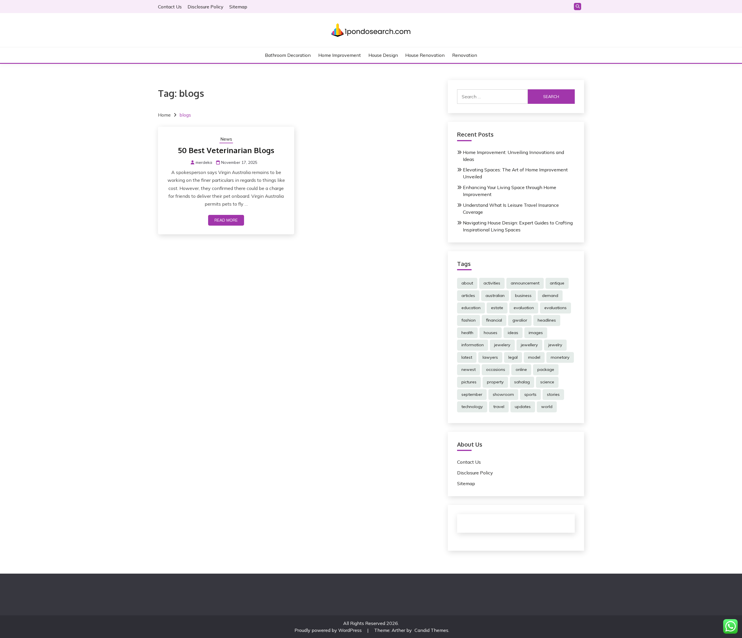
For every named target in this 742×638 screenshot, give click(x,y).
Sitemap (238, 7)
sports (530, 394)
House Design (383, 55)
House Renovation (425, 55)
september (471, 394)
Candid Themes (431, 630)
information (472, 344)
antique (557, 283)
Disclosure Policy (205, 7)
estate (497, 307)
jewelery (502, 344)
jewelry (555, 344)
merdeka (204, 162)
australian (495, 295)
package (545, 369)
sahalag (522, 382)
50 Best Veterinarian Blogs (226, 150)
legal (513, 357)
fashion (468, 320)
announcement (525, 283)
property (495, 382)
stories (553, 394)
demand (550, 295)
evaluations (555, 307)
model (534, 357)
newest (468, 369)
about (467, 283)
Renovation (464, 55)
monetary (560, 357)
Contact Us (170, 7)
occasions (495, 369)
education (471, 307)
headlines (547, 320)
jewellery (529, 344)
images (536, 332)
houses (490, 332)
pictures (469, 382)
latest (466, 357)
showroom (503, 394)
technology (472, 406)
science (547, 382)
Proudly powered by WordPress (328, 630)
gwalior (519, 320)
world (546, 406)
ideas (513, 332)
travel (498, 406)
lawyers (490, 357)
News (226, 139)
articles (468, 295)
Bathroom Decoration (288, 55)
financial (494, 320)
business (523, 295)
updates (523, 406)
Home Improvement (339, 55)
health (467, 332)
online (521, 369)
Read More (226, 220)
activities (491, 283)
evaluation (524, 307)
